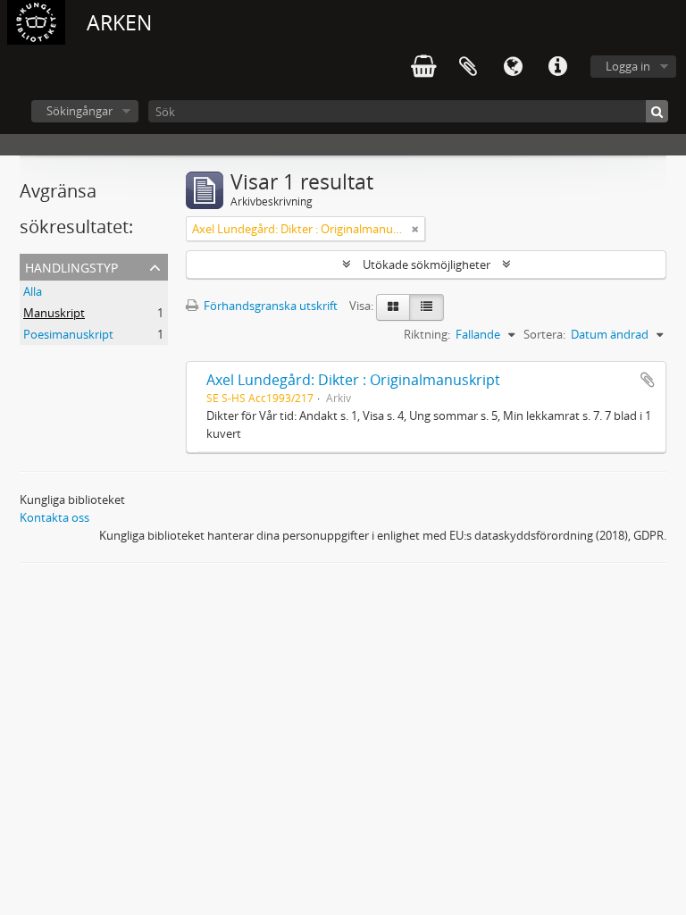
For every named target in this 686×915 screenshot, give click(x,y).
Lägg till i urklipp (648, 380)
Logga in (628, 66)
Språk (512, 67)
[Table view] (426, 307)
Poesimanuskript (68, 334)
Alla (32, 291)
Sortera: (544, 334)
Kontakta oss (54, 517)
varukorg (423, 67)
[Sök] (657, 111)
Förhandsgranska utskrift (269, 306)
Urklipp (468, 67)
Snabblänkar (557, 67)
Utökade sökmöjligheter (426, 264)
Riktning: (427, 334)
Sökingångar (79, 111)
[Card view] (393, 307)
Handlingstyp (71, 266)
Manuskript (54, 313)
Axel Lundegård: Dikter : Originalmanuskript (353, 380)
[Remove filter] (415, 229)
